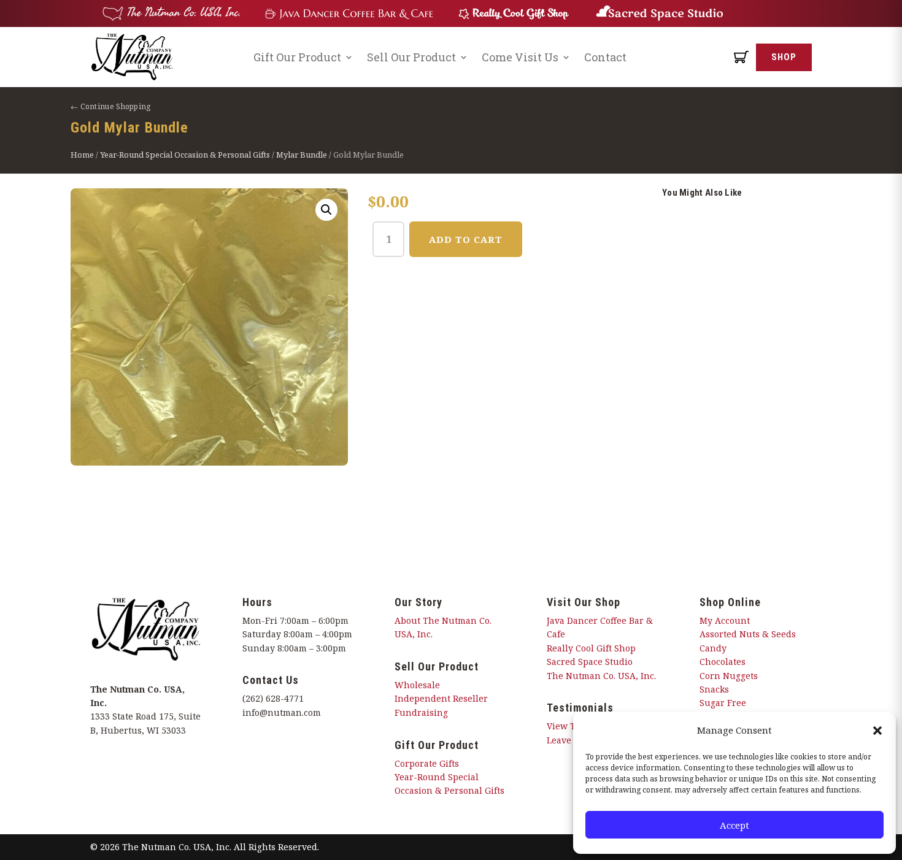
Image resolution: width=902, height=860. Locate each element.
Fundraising (421, 712)
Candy (713, 648)
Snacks (714, 689)
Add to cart (466, 239)
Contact (605, 57)
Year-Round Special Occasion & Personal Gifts (185, 154)
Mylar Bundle (301, 154)
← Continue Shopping (111, 106)
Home (82, 154)
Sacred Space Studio (590, 661)
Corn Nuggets (729, 675)
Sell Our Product (411, 57)
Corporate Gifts (427, 763)
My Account (725, 620)
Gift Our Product (297, 57)
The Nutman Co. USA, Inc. (601, 675)
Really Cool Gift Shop (591, 648)
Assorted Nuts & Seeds (748, 634)
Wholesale (417, 685)
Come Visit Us (520, 57)
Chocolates (723, 661)
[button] (877, 730)
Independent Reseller (441, 698)
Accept (734, 825)
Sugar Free (723, 702)
